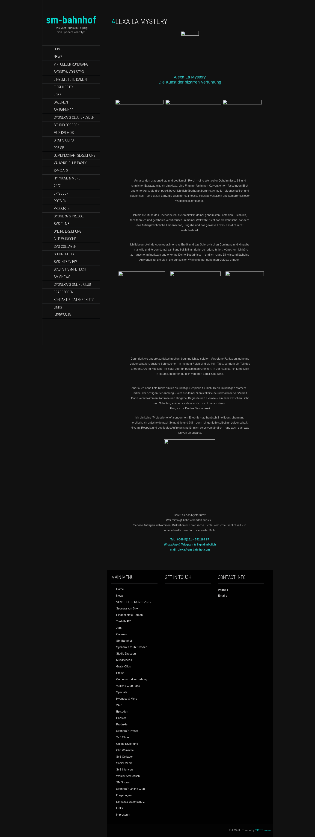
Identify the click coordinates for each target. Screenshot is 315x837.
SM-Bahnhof (63, 110)
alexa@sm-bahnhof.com (194, 549)
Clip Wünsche (65, 239)
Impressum (62, 315)
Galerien (61, 102)
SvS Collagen (65, 246)
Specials (61, 170)
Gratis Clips (64, 140)
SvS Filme (61, 224)
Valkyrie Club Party (70, 163)
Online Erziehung (67, 231)
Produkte (62, 208)
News (58, 57)
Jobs (58, 94)
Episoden (61, 193)
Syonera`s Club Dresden (74, 117)
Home (58, 49)
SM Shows (62, 277)
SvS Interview (65, 262)
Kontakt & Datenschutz (74, 299)
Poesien (60, 201)
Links (58, 307)
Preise (59, 148)
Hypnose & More (67, 178)
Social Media (64, 254)
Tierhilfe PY (63, 87)
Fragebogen (63, 292)
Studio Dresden (67, 125)
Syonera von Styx (69, 72)
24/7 (57, 186)
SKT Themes (263, 830)
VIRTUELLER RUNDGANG (71, 64)
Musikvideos (64, 132)
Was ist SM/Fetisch (70, 269)
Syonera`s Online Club (72, 284)
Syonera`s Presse (69, 216)
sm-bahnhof (71, 20)
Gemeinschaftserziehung (74, 155)
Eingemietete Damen (70, 79)
